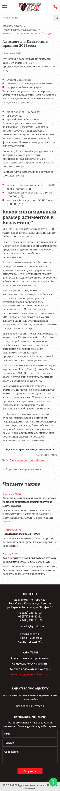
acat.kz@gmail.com (32, 626)
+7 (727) (30, 612)
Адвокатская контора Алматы (30, 658)
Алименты (16, 460)
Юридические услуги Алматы (30, 663)
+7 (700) (30, 620)
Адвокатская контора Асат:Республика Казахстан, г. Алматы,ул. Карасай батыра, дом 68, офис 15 (30, 603)
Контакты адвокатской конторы (30, 669)
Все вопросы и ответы (30, 706)
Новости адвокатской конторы (30, 674)
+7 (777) (30, 616)
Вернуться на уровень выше (24, 469)
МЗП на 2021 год (34, 460)
